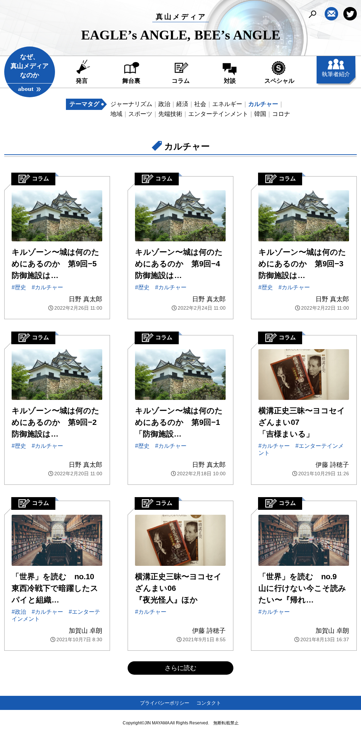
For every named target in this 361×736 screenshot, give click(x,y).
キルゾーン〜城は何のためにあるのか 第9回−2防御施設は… (55, 422)
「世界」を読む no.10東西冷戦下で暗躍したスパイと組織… (55, 588)
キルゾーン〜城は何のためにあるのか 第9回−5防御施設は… (55, 264)
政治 (164, 104)
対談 (230, 81)
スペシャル (279, 81)
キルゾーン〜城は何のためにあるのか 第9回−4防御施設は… (179, 264)
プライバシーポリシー (164, 703)
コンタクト (208, 703)
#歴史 (19, 287)
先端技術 (170, 114)
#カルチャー (47, 287)
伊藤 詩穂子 (332, 464)
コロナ (281, 114)
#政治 (19, 612)
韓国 (260, 114)
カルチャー (263, 104)
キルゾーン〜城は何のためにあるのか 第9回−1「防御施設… (179, 422)
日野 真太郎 (85, 299)
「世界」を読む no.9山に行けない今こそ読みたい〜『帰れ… (302, 588)
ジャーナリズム (131, 104)
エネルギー (227, 104)
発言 (82, 81)
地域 (116, 114)
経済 (182, 104)
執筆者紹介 (336, 74)
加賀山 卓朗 (85, 630)
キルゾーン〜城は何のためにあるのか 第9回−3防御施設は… (302, 264)
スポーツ (140, 114)
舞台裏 (131, 81)
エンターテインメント (218, 114)
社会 (200, 104)
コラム (181, 81)
